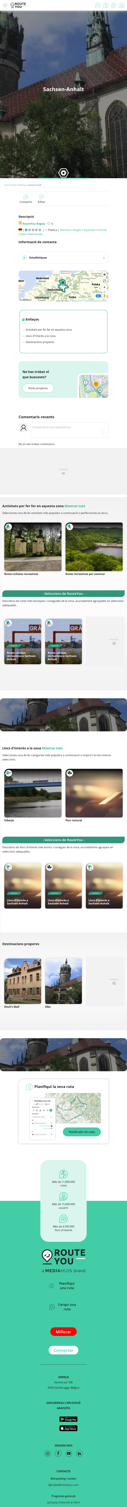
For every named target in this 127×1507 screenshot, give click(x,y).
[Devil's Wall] (22, 981)
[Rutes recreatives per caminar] (94, 547)
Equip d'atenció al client (65, 1502)
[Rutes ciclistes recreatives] (33, 547)
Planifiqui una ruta (67, 1285)
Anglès (77, 230)
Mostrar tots (74, 506)
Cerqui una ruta (67, 1306)
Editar (41, 202)
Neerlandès (35, 234)
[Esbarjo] (33, 793)
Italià (23, 234)
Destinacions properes (39, 342)
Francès (102, 230)
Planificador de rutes (82, 1132)
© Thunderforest (75, 301)
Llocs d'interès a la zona (40, 336)
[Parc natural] (94, 793)
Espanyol (89, 230)
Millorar (63, 1331)
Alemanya (22, 185)
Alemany (65, 230)
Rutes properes (38, 388)
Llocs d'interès (10, 185)
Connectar (63, 1350)
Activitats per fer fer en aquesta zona (48, 329)
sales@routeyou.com (64, 1485)
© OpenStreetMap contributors (95, 301)
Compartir (26, 202)
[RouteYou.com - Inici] (18, 5)
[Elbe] (63, 981)
